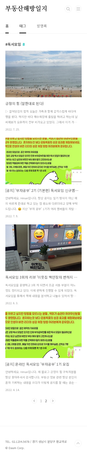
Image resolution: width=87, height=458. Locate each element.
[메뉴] (78, 8)
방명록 (42, 25)
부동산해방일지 (26, 9)
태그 (22, 25)
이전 (34, 401)
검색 (68, 9)
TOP (78, 443)
